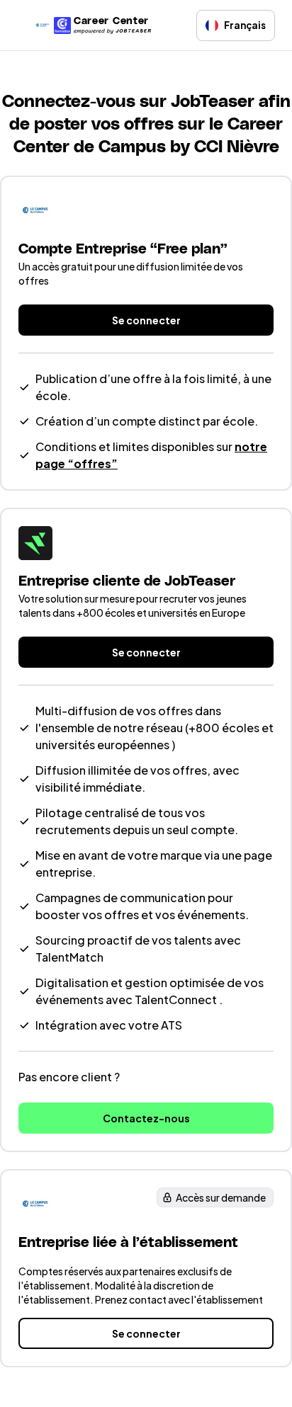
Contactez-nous (146, 1118)
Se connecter (146, 320)
